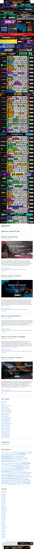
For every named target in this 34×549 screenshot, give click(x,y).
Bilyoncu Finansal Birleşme (10, 316)
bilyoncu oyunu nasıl (24, 471)
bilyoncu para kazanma (9, 472)
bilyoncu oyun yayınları (3, 472)
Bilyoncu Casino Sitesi (7, 461)
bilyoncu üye (11, 479)
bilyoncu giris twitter (18, 463)
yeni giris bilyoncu (27, 483)
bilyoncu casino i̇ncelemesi (15, 309)
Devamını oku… (26, 265)
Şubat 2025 (3, 498)
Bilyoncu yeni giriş (16, 478)
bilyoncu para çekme (16, 472)
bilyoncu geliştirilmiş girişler (4, 463)
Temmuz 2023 (3, 527)
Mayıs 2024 (3, 512)
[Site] (17, 57)
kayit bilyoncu (26, 482)
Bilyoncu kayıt (19, 467)
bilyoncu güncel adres (18, 464)
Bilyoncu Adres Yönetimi (5, 437)
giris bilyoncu (23, 480)
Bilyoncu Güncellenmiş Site (6, 428)
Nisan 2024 (3, 513)
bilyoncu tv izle (16, 475)
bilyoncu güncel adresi (25, 464)
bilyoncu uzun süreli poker (4, 476)
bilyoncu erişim (25, 461)
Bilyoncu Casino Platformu (6, 425)
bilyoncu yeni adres (28, 476)
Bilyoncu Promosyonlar (7, 308)
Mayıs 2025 (3, 497)
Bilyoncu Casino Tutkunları (6, 417)
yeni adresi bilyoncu (12, 483)
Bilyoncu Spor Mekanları (5, 413)
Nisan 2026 (3, 492)
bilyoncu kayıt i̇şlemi (27, 467)
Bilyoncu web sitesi (11, 476)
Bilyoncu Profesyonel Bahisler (6, 423)
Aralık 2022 (3, 537)
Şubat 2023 (3, 534)
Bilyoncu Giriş (3, 402)
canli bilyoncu (27, 479)
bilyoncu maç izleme (18, 468)
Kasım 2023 (3, 521)
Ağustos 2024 (3, 507)
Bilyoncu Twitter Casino (5, 432)
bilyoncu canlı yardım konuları (23, 458)
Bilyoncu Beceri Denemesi (5, 434)
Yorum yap (4, 270)
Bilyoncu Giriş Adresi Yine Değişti (13, 337)
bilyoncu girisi (10, 463)
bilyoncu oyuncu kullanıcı (14, 471)
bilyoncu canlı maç (4, 458)
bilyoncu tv (28, 473)
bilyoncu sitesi (9, 473)
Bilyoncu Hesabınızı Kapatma (11, 357)
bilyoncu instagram (17, 466)
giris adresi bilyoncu (15, 480)
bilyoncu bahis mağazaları (28, 453)
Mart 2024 (3, 515)
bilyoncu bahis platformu (12, 454)
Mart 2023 (3, 533)
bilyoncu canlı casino (16, 457)
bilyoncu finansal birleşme (7, 330)
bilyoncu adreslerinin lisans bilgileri (14, 453)
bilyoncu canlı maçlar (10, 458)
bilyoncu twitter (21, 475)
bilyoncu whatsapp (20, 476)
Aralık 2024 (3, 501)
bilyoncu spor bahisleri (22, 473)
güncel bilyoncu (19, 482)
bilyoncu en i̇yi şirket (20, 461)
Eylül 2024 (3, 506)
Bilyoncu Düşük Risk (4, 416)
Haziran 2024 (3, 510)
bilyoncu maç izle (11, 468)
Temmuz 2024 (3, 509)
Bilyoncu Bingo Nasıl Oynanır (6, 405)
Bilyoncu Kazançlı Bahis (5, 435)
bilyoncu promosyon (22, 472)
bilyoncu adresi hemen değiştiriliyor (5, 453)
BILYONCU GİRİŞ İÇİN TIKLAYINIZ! (17, 34)
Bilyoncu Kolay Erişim (5, 407)
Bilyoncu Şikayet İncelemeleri (6, 410)
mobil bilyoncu (4, 483)
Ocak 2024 (3, 518)
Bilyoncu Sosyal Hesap (9, 237)
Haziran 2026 (3, 491)
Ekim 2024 (3, 504)
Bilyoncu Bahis (21, 453)
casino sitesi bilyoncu (6, 480)
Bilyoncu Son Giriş (15, 473)
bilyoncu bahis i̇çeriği (6, 309)
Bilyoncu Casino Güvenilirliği (6, 411)
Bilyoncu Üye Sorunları (5, 408)
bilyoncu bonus (15, 456)
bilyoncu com (15, 461)
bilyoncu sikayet (29, 472)
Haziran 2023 (3, 528)
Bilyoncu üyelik (15, 479)
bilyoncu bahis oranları (4, 454)
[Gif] (17, 94)
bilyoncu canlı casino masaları (24, 457)
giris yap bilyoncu (5, 482)
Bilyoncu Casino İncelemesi (11, 276)
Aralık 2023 (3, 519)
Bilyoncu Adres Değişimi (5, 431)
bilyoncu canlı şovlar (6, 269)
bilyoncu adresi (29, 451)
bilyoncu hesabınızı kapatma (8, 391)
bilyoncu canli (21, 456)
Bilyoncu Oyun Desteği (5, 414)
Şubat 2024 (3, 516)
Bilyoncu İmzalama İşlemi (5, 419)
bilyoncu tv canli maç (6, 475)
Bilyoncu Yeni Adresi (6, 478)
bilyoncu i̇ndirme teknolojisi (4, 467)
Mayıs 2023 (3, 530)
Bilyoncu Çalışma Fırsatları (6, 420)
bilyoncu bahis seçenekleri (21, 454)
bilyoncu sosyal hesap (22, 269)
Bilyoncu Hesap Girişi (5, 422)
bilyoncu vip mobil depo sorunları (26, 330)
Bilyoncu (2, 404)
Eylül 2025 (3, 494)
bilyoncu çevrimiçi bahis (24, 478)
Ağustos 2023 (3, 525)
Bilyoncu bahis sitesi (6, 456)
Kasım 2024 (3, 503)
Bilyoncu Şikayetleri (22, 479)
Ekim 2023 (3, 522)
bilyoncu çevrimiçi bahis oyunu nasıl (5, 479)
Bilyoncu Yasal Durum (5, 426)
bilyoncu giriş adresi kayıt (12, 464)
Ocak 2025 (3, 500)
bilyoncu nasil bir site (14, 269)
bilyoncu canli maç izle (6, 457)
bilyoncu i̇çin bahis (10, 467)
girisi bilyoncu (28, 480)
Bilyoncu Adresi (4, 401)
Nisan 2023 (3, 531)
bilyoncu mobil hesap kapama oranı (19, 391)
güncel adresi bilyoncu (12, 482)
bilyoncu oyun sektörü (19, 471)
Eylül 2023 (3, 524)
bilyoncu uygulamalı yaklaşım (27, 475)
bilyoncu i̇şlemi (14, 467)
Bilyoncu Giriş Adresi (5, 464)
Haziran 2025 (3, 495)
